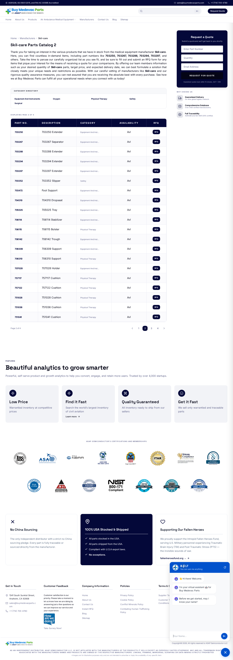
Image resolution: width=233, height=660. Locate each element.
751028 (18, 297)
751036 (18, 307)
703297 (19, 171)
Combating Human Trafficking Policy (134, 610)
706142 (18, 239)
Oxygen (56, 99)
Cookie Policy (127, 600)
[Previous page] (132, 328)
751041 (18, 317)
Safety (132, 99)
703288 (19, 151)
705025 (19, 210)
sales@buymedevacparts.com (190, 3)
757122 (18, 287)
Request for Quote (202, 75)
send (224, 636)
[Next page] (164, 328)
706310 (18, 258)
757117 (18, 278)
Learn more (71, 416)
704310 (18, 200)
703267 (19, 142)
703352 (19, 180)
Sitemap (124, 19)
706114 (18, 219)
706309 (19, 248)
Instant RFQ (87, 609)
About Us (19, 19)
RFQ (156, 132)
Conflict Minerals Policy (131, 604)
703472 (19, 190)
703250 (19, 132)
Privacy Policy (127, 595)
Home (8, 19)
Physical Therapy (99, 99)
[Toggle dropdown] (75, 20)
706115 (18, 229)
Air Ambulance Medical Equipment (57, 19)
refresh (225, 567)
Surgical (18, 103)
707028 (19, 268)
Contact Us (103, 19)
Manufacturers (87, 19)
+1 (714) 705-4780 (219, 3)
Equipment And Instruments (27, 99)
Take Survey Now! (53, 628)
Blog (114, 19)
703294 (19, 161)
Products (32, 19)
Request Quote (217, 11)
